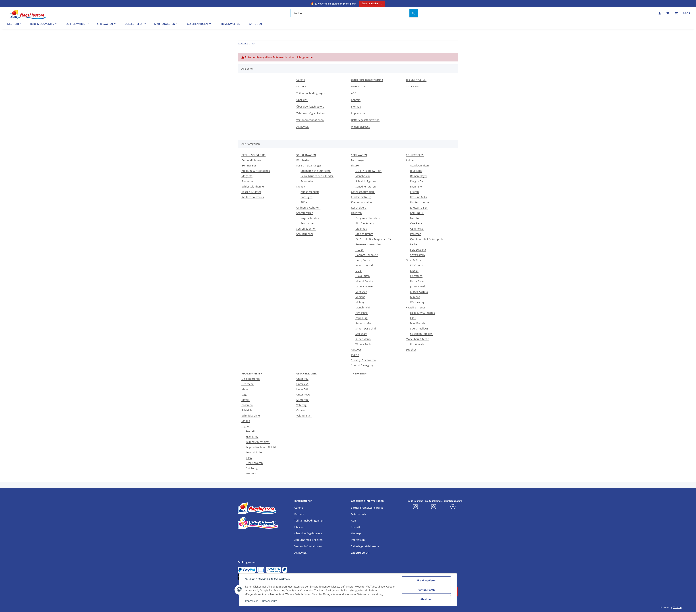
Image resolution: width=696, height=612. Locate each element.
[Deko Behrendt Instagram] (415, 506)
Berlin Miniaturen (252, 160)
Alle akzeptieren (426, 580)
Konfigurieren (426, 589)
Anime (410, 160)
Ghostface (416, 276)
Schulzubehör (304, 234)
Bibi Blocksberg (364, 223)
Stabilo (246, 421)
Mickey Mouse (364, 286)
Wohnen (251, 473)
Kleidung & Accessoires (256, 170)
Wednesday (417, 302)
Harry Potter (362, 260)
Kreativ (300, 186)
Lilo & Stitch (362, 276)
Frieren (414, 191)
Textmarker (307, 223)
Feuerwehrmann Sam (368, 244)
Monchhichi (362, 176)
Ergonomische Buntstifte (316, 170)
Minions (360, 297)
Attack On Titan (419, 165)
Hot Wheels (417, 344)
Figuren (355, 165)
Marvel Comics (364, 281)
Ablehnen (426, 599)
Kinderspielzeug (361, 197)
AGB (353, 93)
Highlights (252, 436)
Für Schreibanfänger (308, 165)
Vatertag (301, 405)
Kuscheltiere (358, 207)
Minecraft (361, 291)
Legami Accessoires (258, 442)
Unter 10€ (302, 378)
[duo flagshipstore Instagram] (433, 506)
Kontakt (355, 100)
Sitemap (356, 106)
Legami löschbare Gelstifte (262, 447)
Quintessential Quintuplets (426, 239)
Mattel (245, 399)
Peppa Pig (361, 318)
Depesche (248, 384)
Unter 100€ (303, 394)
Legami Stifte (254, 452)
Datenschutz (269, 600)
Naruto (414, 218)
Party (249, 457)
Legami (246, 426)
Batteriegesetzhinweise (365, 120)
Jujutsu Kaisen (419, 207)
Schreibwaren (304, 213)
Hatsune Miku (418, 197)
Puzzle (355, 355)
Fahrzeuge (357, 160)
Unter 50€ (302, 389)
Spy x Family (417, 255)
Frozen (359, 249)
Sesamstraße (363, 323)
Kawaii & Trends (416, 307)
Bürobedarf (303, 160)
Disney (414, 270)
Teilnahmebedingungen (311, 93)
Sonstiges (306, 197)
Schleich (247, 410)
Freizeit (250, 431)
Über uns (302, 100)
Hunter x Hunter (420, 202)
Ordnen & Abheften (308, 207)
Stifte (304, 202)
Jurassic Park (418, 286)
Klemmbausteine (361, 202)
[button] (660, 13)
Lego (244, 394)
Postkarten (248, 181)
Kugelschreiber (310, 218)
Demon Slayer (418, 176)
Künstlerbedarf (310, 191)
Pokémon (415, 234)
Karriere (301, 86)
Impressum (251, 600)
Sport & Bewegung (362, 365)
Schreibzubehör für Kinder (317, 176)
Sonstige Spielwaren (363, 360)
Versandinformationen (310, 120)
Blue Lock (416, 170)
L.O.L (413, 318)
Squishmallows (419, 328)
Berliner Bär (249, 165)
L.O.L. (358, 270)
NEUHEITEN (360, 373)
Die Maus (361, 228)
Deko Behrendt (251, 378)
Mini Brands (417, 323)
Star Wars (361, 333)
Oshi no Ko (416, 228)
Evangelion (416, 186)
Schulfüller (307, 181)
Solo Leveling (418, 249)
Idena (245, 389)
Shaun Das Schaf (365, 328)
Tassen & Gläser (251, 191)
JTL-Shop (677, 607)
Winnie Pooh (363, 344)
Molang (359, 302)
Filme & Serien (414, 260)
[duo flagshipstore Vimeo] (452, 506)
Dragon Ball (417, 181)
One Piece (416, 223)
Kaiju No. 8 (416, 213)
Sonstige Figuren (365, 186)
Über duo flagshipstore (310, 106)
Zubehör (411, 349)
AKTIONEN (255, 24)
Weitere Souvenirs (253, 197)
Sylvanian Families (421, 333)
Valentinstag (303, 415)
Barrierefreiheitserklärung (367, 79)
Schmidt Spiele (251, 415)
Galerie (300, 79)
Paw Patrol (361, 312)
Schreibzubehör (306, 228)
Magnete (247, 176)
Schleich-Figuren (365, 181)
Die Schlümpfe (364, 234)
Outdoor (356, 349)
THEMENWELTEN (229, 24)
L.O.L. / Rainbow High (368, 170)
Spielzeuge (252, 468)
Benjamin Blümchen (367, 218)
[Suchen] (413, 13)
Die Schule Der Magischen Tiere (374, 239)
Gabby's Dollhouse (366, 255)
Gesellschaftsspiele (362, 191)
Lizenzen (356, 213)
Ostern (300, 410)
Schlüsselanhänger (253, 186)
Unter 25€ (302, 384)
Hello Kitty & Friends (422, 312)
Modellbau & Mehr (417, 339)
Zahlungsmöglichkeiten (310, 113)
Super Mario (362, 339)
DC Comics (416, 265)
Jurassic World (364, 265)
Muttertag (302, 399)
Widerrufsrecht (360, 126)
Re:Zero (414, 244)
